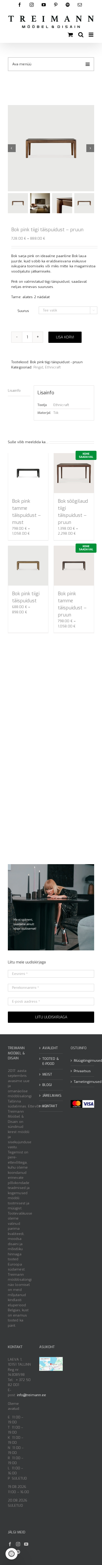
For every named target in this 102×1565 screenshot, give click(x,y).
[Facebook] (10, 1544)
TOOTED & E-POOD (50, 1061)
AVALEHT (50, 1048)
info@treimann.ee (31, 1395)
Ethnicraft (53, 367)
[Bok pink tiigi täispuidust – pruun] (51, 148)
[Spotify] (18, 1552)
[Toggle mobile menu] (91, 34)
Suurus (23, 311)
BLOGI (47, 1085)
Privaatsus (82, 1071)
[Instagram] (18, 1544)
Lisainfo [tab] (14, 390)
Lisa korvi (65, 337)
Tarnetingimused (83, 1081)
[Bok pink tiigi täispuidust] (28, 565)
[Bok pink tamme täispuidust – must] (28, 473)
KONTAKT (49, 1106)
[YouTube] (26, 1544)
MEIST (47, 1074)
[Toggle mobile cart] (70, 34)
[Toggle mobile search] (80, 34)
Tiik (55, 413)
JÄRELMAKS (51, 1095)
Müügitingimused (83, 1060)
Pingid (38, 367)
